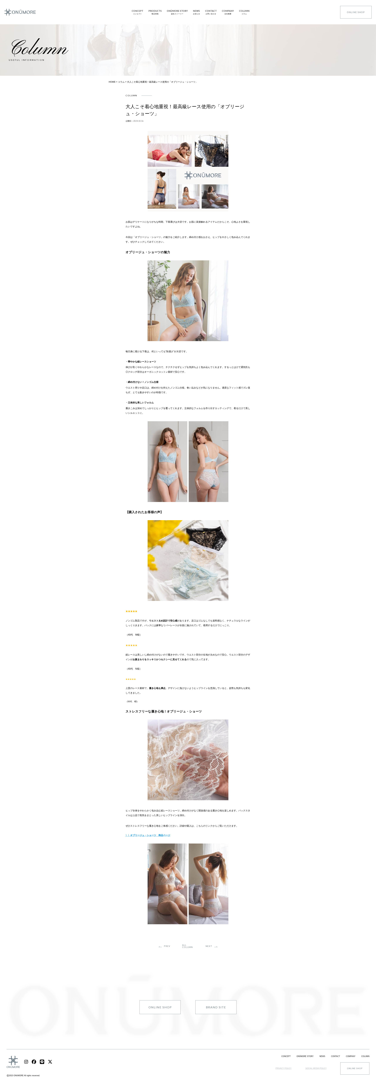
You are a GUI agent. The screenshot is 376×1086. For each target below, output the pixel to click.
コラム (121, 82)
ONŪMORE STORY (305, 1056)
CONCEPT (286, 1056)
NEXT (209, 946)
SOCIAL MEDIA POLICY (316, 1068)
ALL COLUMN (187, 946)
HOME (112, 82)
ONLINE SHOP (356, 12)
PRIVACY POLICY (284, 1068)
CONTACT (335, 1056)
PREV (167, 946)
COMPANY (350, 1056)
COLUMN (365, 1056)
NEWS (322, 1056)
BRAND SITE (216, 1007)
